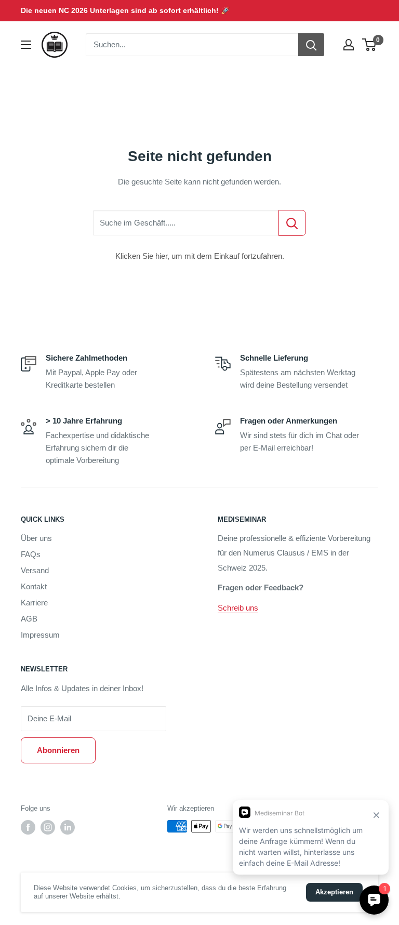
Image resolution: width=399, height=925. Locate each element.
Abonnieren (58, 750)
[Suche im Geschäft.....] (292, 223)
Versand (35, 570)
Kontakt (34, 586)
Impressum (40, 634)
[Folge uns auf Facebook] (28, 827)
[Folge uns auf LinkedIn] (67, 827)
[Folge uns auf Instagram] (48, 827)
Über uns (36, 538)
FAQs (31, 554)
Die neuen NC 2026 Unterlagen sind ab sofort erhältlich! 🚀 (125, 10)
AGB (29, 618)
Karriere (34, 602)
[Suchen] (311, 44)
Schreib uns (238, 607)
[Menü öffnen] (26, 45)
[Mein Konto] (348, 44)
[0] (369, 44)
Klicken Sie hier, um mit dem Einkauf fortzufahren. (199, 256)
